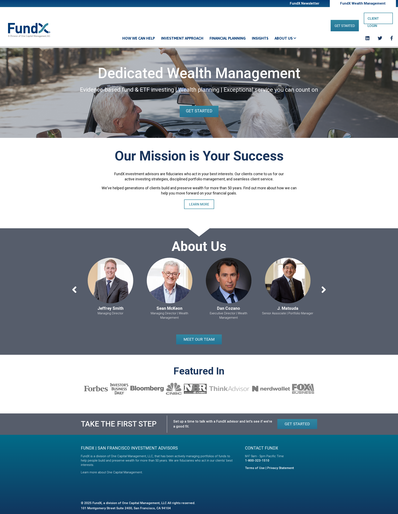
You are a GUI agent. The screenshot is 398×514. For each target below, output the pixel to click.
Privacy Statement (280, 468)
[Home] (29, 29)
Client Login (373, 20)
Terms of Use (255, 468)
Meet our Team (199, 339)
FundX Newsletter (304, 3)
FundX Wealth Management (363, 3)
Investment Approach (182, 38)
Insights (260, 38)
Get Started (345, 26)
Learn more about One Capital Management (111, 472)
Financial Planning (228, 38)
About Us (284, 38)
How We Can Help (138, 38)
